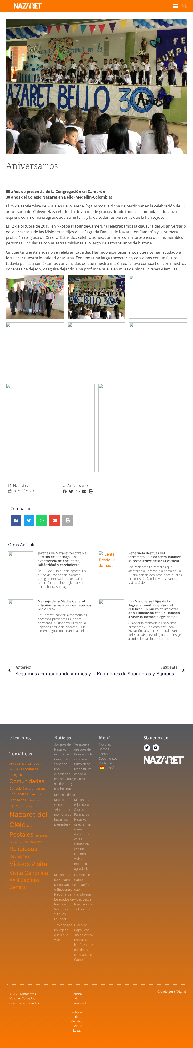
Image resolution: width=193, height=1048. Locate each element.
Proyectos (15, 842)
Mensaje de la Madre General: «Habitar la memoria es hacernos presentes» (64, 605)
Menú (105, 737)
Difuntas (41, 788)
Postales (21, 834)
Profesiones (42, 835)
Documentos (108, 758)
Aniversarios (78, 485)
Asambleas (33, 763)
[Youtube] (156, 747)
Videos (19, 864)
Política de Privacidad (78, 998)
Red (39, 842)
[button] (175, 5)
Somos (104, 749)
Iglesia (16, 805)
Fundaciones (32, 800)
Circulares (29, 769)
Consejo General (21, 788)
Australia (14, 769)
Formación (16, 800)
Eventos (35, 794)
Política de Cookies (76, 1016)
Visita (39, 864)
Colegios (15, 775)
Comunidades (26, 781)
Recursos (29, 842)
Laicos (28, 806)
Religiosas (23, 848)
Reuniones (19, 856)
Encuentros (18, 794)
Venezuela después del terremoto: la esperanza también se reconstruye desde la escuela (154, 557)
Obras (103, 754)
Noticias (20, 485)
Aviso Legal (77, 1028)
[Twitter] (147, 747)
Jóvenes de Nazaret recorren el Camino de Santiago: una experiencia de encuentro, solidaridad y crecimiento (63, 559)
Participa (105, 763)
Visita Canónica (28, 873)
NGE (30, 826)
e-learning (20, 737)
